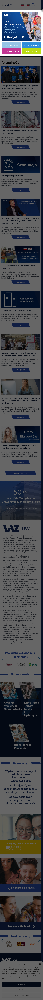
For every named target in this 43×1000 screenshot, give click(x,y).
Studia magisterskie (31, 45)
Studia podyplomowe (11, 51)
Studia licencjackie (11, 45)
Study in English (31, 51)
